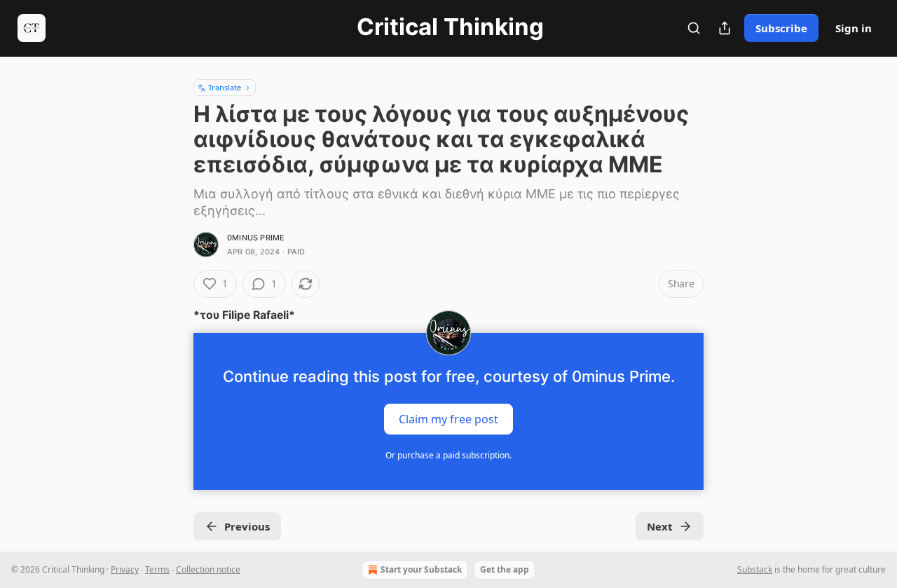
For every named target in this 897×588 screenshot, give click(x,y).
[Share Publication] (725, 28)
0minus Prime (256, 237)
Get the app (504, 569)
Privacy (125, 569)
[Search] (694, 28)
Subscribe (781, 28)
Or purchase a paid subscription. (448, 455)
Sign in (853, 28)
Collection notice (208, 569)
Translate (224, 87)
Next (660, 526)
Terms (157, 569)
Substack (754, 569)
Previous (247, 526)
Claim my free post (448, 419)
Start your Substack (421, 569)
